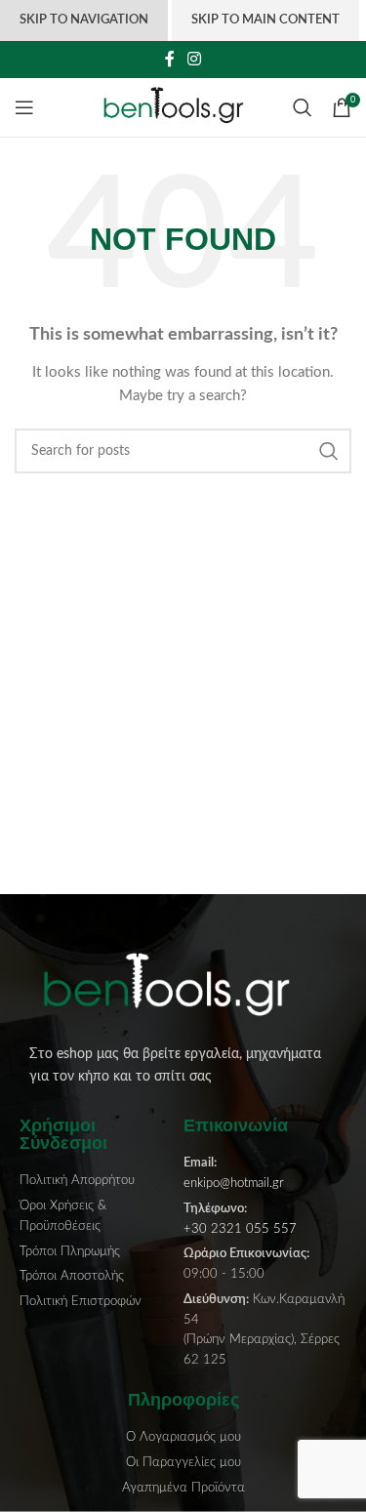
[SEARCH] (328, 451)
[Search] (302, 107)
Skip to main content (265, 20)
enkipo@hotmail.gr (233, 1183)
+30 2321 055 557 (240, 1229)
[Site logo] (183, 107)
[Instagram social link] (195, 59)
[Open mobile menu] (24, 107)
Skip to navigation (84, 20)
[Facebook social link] (169, 59)
